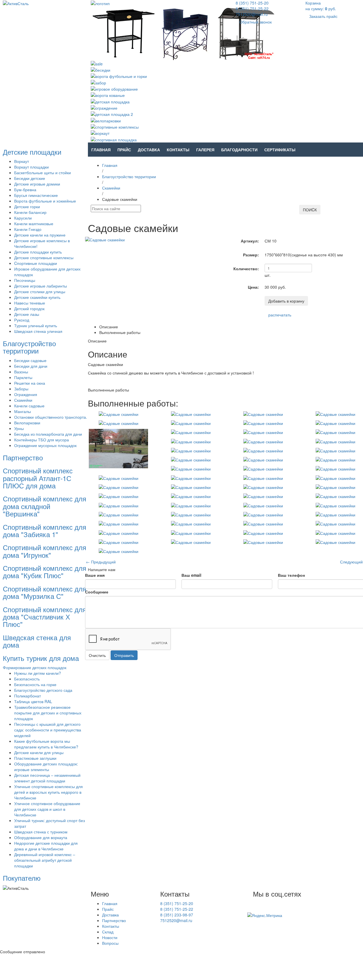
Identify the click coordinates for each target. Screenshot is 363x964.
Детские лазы (26, 314)
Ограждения (25, 394)
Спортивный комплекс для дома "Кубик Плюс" (44, 571)
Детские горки (27, 206)
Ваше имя (95, 575)
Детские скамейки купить (37, 297)
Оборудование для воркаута (40, 837)
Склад (107, 932)
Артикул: (250, 241)
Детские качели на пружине (40, 235)
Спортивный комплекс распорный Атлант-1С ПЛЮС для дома (38, 477)
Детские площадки (32, 152)
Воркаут (21, 161)
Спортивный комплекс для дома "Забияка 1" (44, 530)
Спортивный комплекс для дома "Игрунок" (44, 550)
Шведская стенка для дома (37, 641)
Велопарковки (27, 422)
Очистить (97, 655)
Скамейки (23, 400)
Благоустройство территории (29, 347)
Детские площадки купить (38, 252)
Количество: (246, 268)
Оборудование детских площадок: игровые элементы (46, 766)
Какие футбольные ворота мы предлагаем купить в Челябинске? (46, 744)
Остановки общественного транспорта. (50, 417)
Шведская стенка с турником (40, 832)
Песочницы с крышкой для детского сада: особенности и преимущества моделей (47, 729)
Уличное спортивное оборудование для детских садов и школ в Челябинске (47, 809)
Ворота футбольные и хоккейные (45, 201)
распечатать (279, 315)
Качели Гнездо (27, 229)
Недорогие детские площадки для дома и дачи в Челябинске (46, 846)
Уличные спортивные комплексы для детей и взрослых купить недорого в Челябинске (48, 792)
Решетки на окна (29, 383)
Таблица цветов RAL (33, 701)
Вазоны (21, 371)
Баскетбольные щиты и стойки (42, 172)
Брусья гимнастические (36, 195)
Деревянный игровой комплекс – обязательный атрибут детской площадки (44, 860)
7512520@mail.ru (252, 14)
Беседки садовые (30, 360)
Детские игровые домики (37, 184)
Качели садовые (29, 405)
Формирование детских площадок (34, 667)
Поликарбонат (27, 696)
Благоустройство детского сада (43, 690)
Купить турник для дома (41, 658)
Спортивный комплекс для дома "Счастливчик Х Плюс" (44, 616)
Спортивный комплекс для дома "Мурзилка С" (44, 592)
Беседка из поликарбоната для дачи (48, 434)
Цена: (253, 287)
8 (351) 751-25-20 (252, 3)
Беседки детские (29, 178)
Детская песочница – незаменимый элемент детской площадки (47, 778)
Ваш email (191, 575)
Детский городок (29, 308)
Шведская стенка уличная (38, 331)
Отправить (124, 655)
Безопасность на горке (35, 684)
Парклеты (23, 377)
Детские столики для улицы (39, 291)
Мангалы (22, 411)
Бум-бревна (25, 189)
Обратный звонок (255, 22)
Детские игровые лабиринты (40, 286)
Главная (101, 149)
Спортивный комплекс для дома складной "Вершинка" (44, 505)
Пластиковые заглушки (35, 758)
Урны (19, 428)
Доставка (149, 149)
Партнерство (23, 457)
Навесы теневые (29, 303)
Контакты (178, 149)
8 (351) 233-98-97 (176, 915)
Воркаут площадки (31, 167)
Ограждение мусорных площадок (45, 445)
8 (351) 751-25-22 (252, 8)
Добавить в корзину (286, 301)
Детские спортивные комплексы (43, 257)
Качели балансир (30, 212)
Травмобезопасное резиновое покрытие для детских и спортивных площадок (47, 712)
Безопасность (27, 679)
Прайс (124, 149)
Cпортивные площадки (35, 263)
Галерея (205, 149)
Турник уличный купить (35, 325)
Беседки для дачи (30, 366)
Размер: (251, 255)
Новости (109, 937)
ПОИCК (310, 209)
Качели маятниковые (33, 223)
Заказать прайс (323, 16)
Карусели (23, 218)
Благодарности (239, 149)
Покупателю (22, 878)
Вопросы (110, 943)
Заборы (21, 388)
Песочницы (24, 280)
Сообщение (96, 592)
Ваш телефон (291, 575)
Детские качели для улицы (39, 752)
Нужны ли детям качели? (37, 673)
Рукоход (21, 320)
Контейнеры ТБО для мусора (41, 439)
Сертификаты (280, 149)
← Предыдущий (101, 562)
